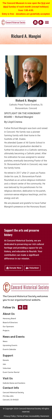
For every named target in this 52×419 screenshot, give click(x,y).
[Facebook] (20, 307)
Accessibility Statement (39, 416)
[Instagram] (25, 307)
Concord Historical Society (30, 408)
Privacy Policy (10, 416)
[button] (47, 22)
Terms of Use (22, 416)
